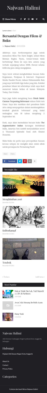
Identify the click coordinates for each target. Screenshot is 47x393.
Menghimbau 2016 (12, 199)
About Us (6, 361)
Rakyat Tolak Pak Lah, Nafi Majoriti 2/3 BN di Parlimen (29, 292)
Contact (5, 365)
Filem (13, 154)
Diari (14, 31)
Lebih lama (39, 277)
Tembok (7, 262)
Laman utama (7, 31)
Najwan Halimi (23, 7)
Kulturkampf (9, 230)
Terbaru (6, 277)
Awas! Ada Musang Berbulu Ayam (28, 302)
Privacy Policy (8, 369)
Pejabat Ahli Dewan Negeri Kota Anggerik (18, 354)
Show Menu (10, 19)
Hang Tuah (19, 314)
